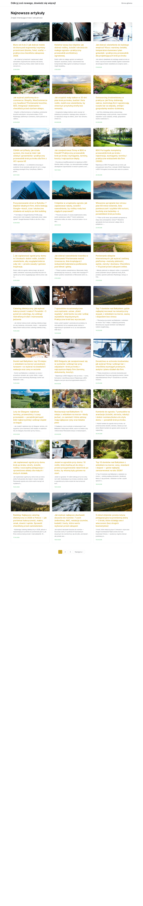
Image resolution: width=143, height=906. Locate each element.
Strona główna (126, 3)
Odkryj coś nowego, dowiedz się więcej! (33, 3)
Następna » (79, 552)
